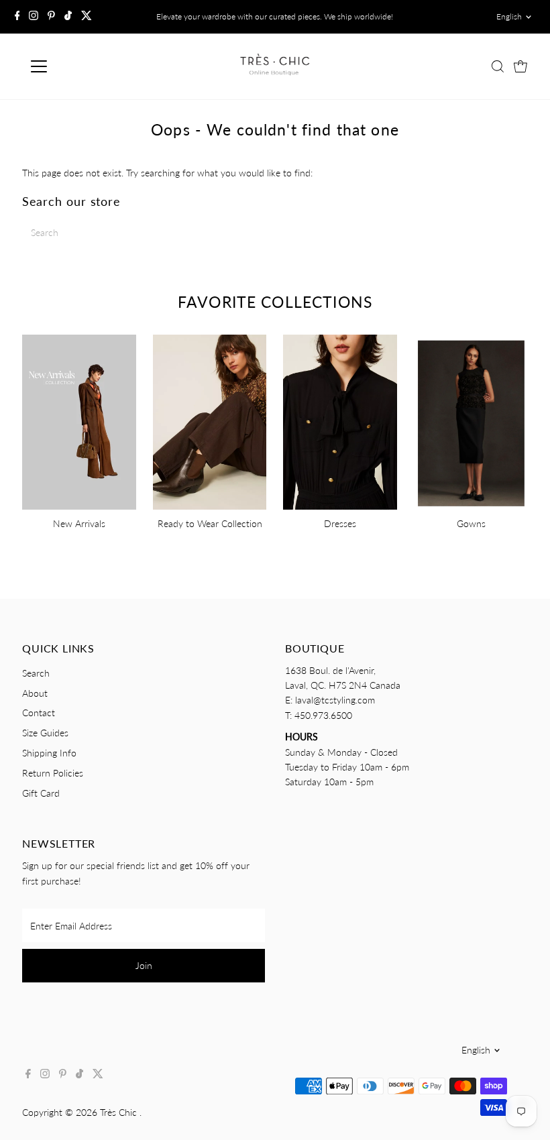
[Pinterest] (51, 17)
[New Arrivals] (79, 420)
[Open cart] (520, 66)
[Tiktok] (68, 17)
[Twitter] (86, 17)
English (509, 16)
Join (143, 965)
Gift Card (41, 793)
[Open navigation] (82, 66)
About (35, 693)
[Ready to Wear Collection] (210, 420)
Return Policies (52, 773)
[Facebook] (17, 17)
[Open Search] (498, 66)
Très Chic (120, 1112)
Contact (38, 712)
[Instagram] (33, 17)
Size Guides (45, 732)
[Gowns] (471, 420)
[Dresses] (340, 420)
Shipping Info (49, 752)
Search (36, 673)
